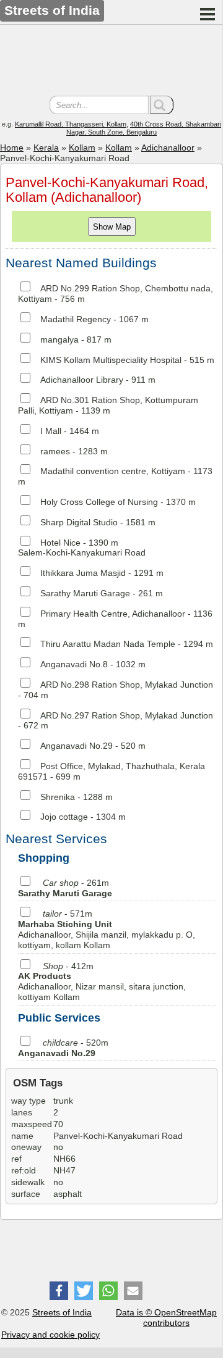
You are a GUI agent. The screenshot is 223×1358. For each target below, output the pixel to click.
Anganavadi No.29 (76, 746)
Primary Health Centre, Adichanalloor (112, 614)
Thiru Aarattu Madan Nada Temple (107, 644)
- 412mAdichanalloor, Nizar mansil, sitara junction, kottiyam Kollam (102, 981)
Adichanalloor (168, 147)
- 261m (65, 888)
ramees (55, 451)
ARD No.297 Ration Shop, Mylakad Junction (126, 715)
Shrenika (57, 797)
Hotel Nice (60, 543)
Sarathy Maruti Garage (85, 593)
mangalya (59, 339)
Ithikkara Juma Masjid (83, 573)
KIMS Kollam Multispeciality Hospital (110, 360)
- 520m (63, 1048)
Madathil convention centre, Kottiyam (112, 471)
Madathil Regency (75, 319)
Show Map (112, 226)
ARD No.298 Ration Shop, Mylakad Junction (126, 684)
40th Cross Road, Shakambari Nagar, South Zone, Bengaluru (143, 128)
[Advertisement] (111, 62)
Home (12, 147)
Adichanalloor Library (81, 380)
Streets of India (62, 1312)
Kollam (82, 147)
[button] (59, 1290)
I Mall (50, 431)
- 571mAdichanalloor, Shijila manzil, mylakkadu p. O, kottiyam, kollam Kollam (106, 929)
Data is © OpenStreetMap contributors (166, 1317)
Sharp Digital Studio (79, 522)
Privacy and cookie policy (50, 1334)
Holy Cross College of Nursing (99, 502)
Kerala (46, 147)
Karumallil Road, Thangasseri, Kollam (70, 124)
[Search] (161, 105)
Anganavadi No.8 (74, 664)
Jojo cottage (64, 817)
